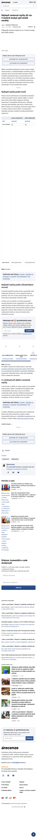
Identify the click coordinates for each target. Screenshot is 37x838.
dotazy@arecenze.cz (19, 762)
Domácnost (5, 459)
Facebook (17, 469)
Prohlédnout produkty (7, 358)
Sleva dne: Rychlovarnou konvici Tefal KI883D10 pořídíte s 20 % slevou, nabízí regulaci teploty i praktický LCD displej (22, 527)
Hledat (34, 5)
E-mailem (13, 276)
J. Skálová (13, 697)
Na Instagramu (22, 276)
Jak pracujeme (23, 784)
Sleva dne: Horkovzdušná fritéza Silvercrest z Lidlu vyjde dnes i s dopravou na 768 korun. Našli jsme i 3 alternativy (23, 494)
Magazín (21, 782)
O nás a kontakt (5, 782)
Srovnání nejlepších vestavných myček (13, 369)
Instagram (9, 469)
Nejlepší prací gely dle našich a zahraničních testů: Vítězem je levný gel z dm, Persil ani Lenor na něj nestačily (23, 518)
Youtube (24, 469)
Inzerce (21, 787)
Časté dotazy (5, 784)
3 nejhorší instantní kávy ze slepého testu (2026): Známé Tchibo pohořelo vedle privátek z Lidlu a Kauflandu (23, 681)
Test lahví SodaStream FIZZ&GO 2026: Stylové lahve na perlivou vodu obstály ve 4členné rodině (23, 485)
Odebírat (29, 330)
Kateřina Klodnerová (12, 25)
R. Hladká (13, 489)
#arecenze (4, 767)
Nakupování (15, 459)
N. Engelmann (14, 685)
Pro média (4, 787)
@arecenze (10, 464)
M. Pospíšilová (14, 531)
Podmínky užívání (6, 790)
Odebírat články (17, 26)
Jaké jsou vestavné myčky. (25, 418)
